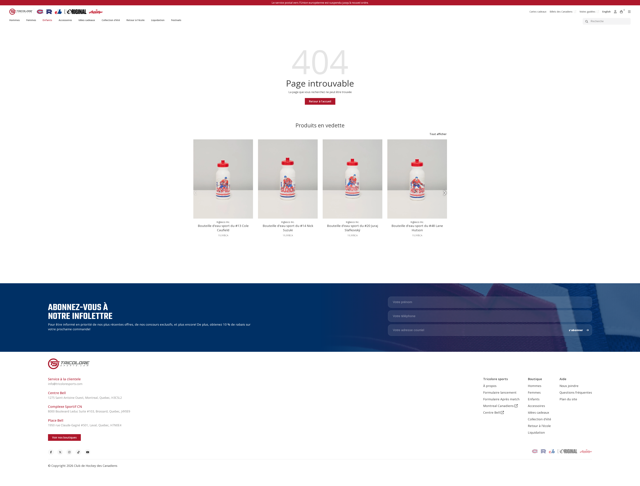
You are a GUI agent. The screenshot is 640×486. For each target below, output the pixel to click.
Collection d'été (111, 20)
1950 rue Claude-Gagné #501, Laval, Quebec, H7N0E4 (84, 425)
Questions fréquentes (576, 392)
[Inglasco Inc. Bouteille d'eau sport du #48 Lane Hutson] (417, 179)
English (606, 11)
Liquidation (157, 20)
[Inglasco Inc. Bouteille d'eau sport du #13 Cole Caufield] (223, 179)
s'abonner (576, 330)
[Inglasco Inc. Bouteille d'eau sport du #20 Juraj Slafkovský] (352, 179)
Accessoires (65, 20)
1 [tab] (318, 251)
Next (445, 193)
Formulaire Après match (501, 399)
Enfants (47, 20)
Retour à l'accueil (320, 101)
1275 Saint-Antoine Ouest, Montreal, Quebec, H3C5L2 (85, 398)
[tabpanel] (223, 190)
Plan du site (568, 399)
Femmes (31, 20)
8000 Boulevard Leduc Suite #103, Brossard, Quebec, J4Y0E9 (89, 411)
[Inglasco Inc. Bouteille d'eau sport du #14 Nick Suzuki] (288, 179)
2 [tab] (321, 251)
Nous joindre (569, 386)
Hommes (14, 20)
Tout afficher (438, 134)
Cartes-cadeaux (538, 11)
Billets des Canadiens (561, 11)
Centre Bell (492, 412)
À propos (489, 386)
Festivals (176, 20)
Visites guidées (588, 11)
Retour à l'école (135, 20)
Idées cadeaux (86, 20)
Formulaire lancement (499, 392)
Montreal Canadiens (498, 406)
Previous (195, 193)
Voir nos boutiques (64, 437)
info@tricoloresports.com (65, 384)
